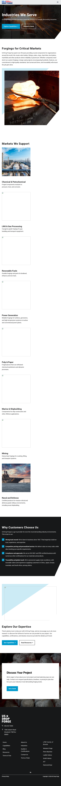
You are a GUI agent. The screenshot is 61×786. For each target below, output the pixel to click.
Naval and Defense (10, 498)
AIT (44, 761)
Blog (4, 749)
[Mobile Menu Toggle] (57, 2)
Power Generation (10, 315)
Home (5, 742)
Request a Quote (29, 26)
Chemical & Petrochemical (14, 182)
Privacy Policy (5, 776)
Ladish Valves (47, 755)
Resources (6, 752)
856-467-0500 (8, 726)
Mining (5, 453)
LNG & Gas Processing (12, 226)
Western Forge (47, 748)
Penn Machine (47, 752)
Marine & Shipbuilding (12, 409)
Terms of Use (7, 755)
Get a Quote (12, 688)
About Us (24, 742)
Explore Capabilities (10, 26)
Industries (24, 745)
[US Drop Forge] (6, 722)
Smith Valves (47, 758)
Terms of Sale (25, 758)
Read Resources (26, 642)
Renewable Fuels (9, 271)
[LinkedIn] (30, 772)
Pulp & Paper (7, 362)
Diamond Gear (47, 765)
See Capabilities (9, 642)
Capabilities (6, 745)
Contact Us (24, 754)
